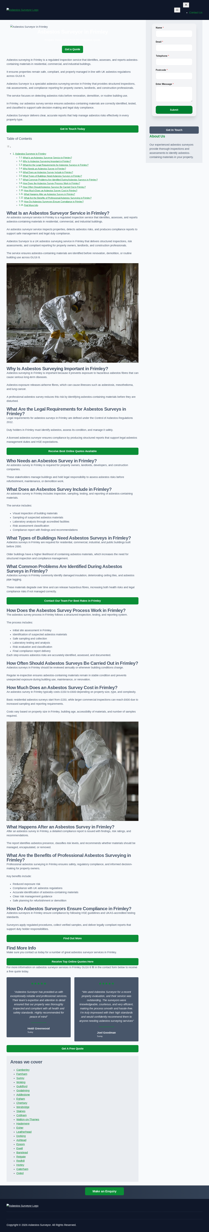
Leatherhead (24, 1131)
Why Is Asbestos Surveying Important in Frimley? (47, 161)
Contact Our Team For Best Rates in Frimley (72, 600)
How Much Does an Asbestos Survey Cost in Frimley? (50, 190)
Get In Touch (174, 130)
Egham (20, 1098)
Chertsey (21, 1102)
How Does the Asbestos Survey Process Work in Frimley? (51, 183)
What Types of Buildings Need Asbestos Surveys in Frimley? (52, 176)
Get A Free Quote (73, 1048)
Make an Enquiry (104, 1191)
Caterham (22, 1169)
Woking (20, 1082)
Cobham (21, 1115)
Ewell (19, 1148)
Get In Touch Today (72, 128)
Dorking (21, 1136)
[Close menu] (186, 5)
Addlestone (23, 1094)
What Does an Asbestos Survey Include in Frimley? (48, 172)
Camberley (22, 1069)
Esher (19, 1127)
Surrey (20, 1078)
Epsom (20, 1144)
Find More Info (31, 205)
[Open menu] (177, 10)
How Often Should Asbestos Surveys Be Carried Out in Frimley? (54, 187)
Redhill (20, 1160)
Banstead (22, 1152)
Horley (20, 1164)
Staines (20, 1111)
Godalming (22, 1090)
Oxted (20, 1173)
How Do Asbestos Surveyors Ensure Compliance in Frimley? (54, 201)
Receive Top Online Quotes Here (72, 961)
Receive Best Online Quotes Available (72, 451)
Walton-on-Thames (27, 1119)
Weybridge (22, 1107)
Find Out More (72, 938)
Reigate (21, 1156)
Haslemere (22, 1123)
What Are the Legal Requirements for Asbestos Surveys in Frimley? (55, 165)
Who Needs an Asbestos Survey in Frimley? (44, 168)
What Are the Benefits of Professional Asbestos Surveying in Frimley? (57, 198)
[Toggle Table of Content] (9, 147)
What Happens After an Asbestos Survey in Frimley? (49, 194)
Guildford (21, 1086)
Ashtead (21, 1140)
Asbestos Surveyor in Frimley (30, 153)
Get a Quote (72, 49)
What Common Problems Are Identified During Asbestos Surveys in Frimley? (60, 180)
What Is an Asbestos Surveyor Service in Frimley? (47, 157)
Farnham (21, 1074)
